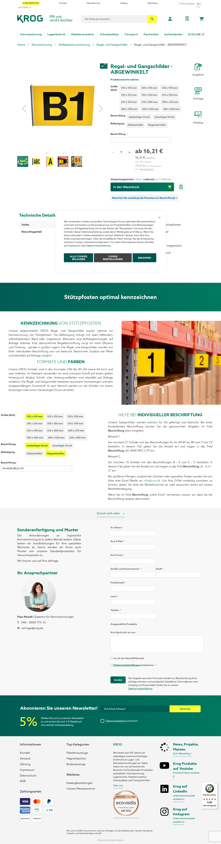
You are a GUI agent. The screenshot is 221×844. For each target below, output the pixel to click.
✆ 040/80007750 (30, 3)
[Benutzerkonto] (170, 19)
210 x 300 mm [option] (149, 101)
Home (21, 44)
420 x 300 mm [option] (171, 109)
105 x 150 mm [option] (149, 87)
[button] (24, 108)
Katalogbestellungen (79, 783)
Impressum (74, 245)
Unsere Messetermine (80, 788)
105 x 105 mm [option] (129, 87)
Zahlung (25, 764)
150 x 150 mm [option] (169, 87)
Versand (25, 758)
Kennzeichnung (42, 44)
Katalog (123, 3)
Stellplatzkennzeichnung (74, 44)
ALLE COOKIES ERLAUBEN (78, 258)
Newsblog (152, 3)
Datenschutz (28, 775)
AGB (23, 781)
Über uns (118, 785)
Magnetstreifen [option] (157, 124)
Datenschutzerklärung (98, 245)
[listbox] (152, 99)
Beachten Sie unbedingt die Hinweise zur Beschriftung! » (144, 197)
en (198, 7)
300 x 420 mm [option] (150, 109)
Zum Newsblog (181, 753)
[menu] (110, 34)
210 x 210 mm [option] (129, 101)
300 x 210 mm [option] (170, 101)
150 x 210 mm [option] (129, 94)
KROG (117, 744)
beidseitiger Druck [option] (139, 116)
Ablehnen (144, 257)
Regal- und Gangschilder (112, 44)
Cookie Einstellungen (113, 258)
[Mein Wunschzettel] (187, 19)
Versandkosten (147, 169)
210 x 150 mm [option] (169, 94)
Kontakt (62, 3)
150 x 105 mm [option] (149, 94)
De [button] (198, 4)
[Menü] (215, 784)
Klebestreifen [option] (135, 124)
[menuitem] (31, 34)
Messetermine (93, 3)
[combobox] (119, 19)
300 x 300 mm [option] (129, 109)
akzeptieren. (122, 720)
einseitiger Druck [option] (164, 116)
